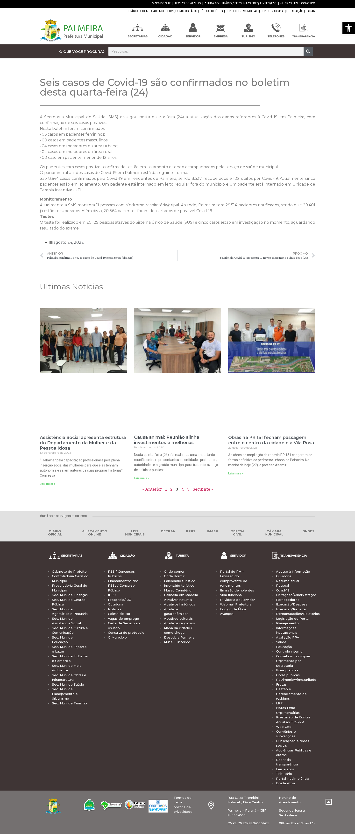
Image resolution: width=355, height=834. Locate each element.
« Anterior (152, 489)
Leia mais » (47, 484)
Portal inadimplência (292, 778)
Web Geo (283, 727)
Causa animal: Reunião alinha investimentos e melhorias (166, 440)
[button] (348, 28)
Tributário (284, 774)
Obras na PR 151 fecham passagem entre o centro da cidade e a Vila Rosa (271, 440)
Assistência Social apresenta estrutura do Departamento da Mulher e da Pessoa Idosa (83, 443)
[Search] (308, 51)
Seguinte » (203, 489)
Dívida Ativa (285, 783)
